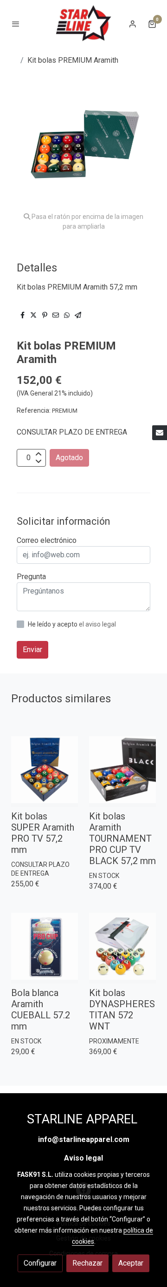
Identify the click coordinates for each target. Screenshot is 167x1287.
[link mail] (159, 432)
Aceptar (130, 1263)
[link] (83, 24)
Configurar (40, 1263)
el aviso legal (97, 624)
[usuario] (132, 24)
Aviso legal (83, 1158)
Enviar (32, 649)
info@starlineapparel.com (83, 1139)
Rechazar (87, 1263)
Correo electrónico (47, 540)
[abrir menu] (15, 24)
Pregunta (31, 576)
